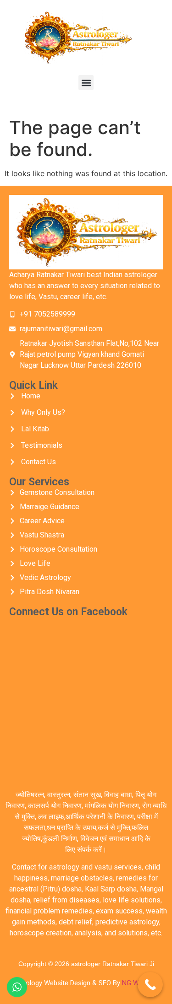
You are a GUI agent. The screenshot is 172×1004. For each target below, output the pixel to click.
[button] (86, 82)
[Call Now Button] (150, 984)
